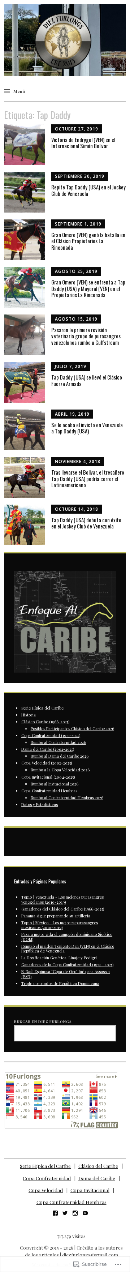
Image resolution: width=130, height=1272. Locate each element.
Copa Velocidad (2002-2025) (46, 763)
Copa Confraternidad (47, 1178)
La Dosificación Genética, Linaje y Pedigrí (59, 957)
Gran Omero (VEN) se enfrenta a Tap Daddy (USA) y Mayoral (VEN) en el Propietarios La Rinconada (88, 288)
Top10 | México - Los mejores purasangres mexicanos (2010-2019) (59, 925)
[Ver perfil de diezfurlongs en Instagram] (75, 1213)
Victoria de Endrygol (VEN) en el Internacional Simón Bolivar (83, 143)
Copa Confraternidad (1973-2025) (50, 735)
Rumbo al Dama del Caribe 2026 (59, 756)
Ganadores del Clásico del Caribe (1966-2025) (62, 909)
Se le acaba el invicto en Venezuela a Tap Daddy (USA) (87, 428)
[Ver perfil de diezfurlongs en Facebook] (55, 1213)
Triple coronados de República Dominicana (60, 983)
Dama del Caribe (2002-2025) (47, 749)
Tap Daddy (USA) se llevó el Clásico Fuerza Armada (86, 380)
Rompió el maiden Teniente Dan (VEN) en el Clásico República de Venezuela (67, 948)
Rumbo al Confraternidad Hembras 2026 (67, 797)
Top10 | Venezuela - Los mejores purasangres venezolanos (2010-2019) (62, 899)
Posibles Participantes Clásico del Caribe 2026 (72, 728)
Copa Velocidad (46, 1190)
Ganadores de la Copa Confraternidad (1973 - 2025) (67, 964)
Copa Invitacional (89, 1190)
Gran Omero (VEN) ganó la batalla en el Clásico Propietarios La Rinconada (88, 241)
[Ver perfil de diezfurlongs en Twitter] (65, 1213)
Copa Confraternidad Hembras (49, 790)
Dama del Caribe (96, 1178)
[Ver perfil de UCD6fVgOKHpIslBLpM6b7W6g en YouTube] (85, 1213)
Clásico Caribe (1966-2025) (45, 721)
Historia (28, 715)
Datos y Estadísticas (39, 804)
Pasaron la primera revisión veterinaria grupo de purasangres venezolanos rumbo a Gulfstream (86, 336)
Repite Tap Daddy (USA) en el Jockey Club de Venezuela (88, 190)
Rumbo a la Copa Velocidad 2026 (60, 769)
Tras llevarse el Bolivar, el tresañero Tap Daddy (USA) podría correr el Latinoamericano (87, 478)
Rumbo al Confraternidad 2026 (58, 742)
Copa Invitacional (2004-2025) (48, 777)
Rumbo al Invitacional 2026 (54, 784)
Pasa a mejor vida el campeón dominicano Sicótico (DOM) (66, 936)
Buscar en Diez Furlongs (43, 1021)
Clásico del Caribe (98, 1166)
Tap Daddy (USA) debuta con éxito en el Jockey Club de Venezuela (86, 523)
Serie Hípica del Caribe (42, 708)
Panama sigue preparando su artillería (55, 915)
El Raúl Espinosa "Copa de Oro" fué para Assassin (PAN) (65, 974)
